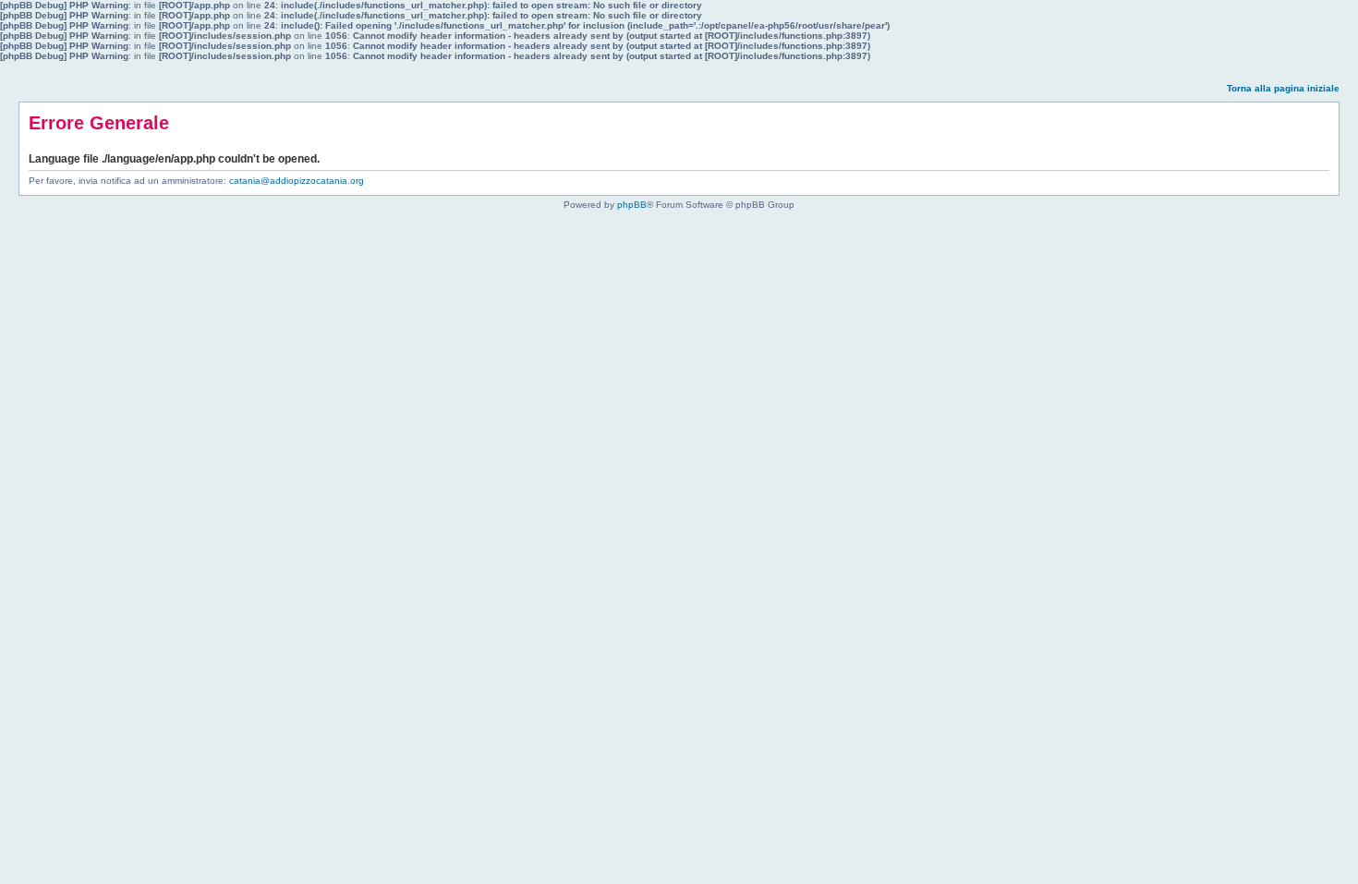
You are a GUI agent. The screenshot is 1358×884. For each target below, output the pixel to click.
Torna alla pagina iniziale (1283, 88)
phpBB (632, 205)
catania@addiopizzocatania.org (296, 181)
